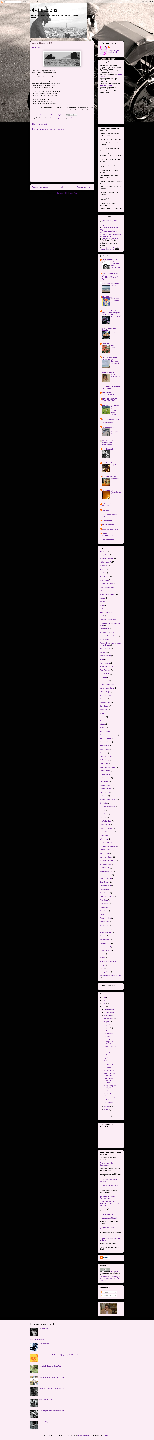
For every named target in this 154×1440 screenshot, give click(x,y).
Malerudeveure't (108, 427)
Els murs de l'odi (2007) (110, 220)
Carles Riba (104, 763)
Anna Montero (105, 663)
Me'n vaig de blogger (37, 1339)
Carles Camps (105, 760)
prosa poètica (104, 972)
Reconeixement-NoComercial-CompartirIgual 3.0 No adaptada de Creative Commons (110, 1277)
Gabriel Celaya (105, 785)
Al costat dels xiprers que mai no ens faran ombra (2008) (109, 223)
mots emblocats (108, 490)
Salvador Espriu (105, 702)
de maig (107, 1106)
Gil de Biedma (105, 792)
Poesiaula (106, 344)
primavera (107, 1050)
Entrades (105, 1292)
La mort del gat (44, 1422)
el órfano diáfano (108, 504)
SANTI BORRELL (108, 393)
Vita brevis (107, 1067)
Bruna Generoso (106, 756)
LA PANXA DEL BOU (109, 260)
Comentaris (106, 1295)
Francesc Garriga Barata (108, 619)
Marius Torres (105, 639)
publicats (103, 569)
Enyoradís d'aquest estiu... (110, 1054)
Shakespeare (104, 939)
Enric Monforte (105, 778)
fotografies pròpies (55, 118)
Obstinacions (114, 1271)
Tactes (106, 1031)
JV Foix (102, 810)
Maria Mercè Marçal (107, 632)
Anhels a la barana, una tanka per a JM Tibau (110, 1096)
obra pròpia (104, 555)
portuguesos (104, 580)
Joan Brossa (104, 814)
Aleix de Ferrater (106, 738)
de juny (107, 1028)
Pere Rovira (104, 904)
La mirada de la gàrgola (108, 846)
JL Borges (103, 677)
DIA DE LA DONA (108, 394)
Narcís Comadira (106, 878)
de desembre (109, 1009)
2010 (104, 1004)
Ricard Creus (104, 925)
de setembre (109, 1019)
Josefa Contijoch (106, 821)
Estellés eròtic (44, 1344)
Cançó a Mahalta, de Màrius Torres (50, 1366)
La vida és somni (107, 423)
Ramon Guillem (105, 918)
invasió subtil (107, 449)
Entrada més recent (40, 187)
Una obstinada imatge (110, 405)
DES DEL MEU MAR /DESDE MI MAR (109, 358)
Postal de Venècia (110, 1047)
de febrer (107, 1116)
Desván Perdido (108, 539)
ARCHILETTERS (108, 525)
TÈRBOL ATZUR (108, 373)
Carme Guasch (105, 771)
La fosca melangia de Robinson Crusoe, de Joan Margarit (109, 1203)
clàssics (102, 717)
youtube (103, 609)
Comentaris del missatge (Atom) (67, 193)
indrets (102, 616)
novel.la (102, 727)
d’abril (106, 1110)
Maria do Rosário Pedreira (109, 636)
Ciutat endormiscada (46, 1399)
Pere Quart (104, 900)
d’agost (107, 1022)
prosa (102, 659)
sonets (102, 573)
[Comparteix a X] (71, 115)
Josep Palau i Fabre (107, 832)
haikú (102, 720)
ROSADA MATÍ (116, 316)
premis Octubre (105, 656)
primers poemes (105, 731)
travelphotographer (84, 1435)
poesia (64, 118)
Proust (102, 914)
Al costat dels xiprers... (108, 594)
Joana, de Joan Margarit (108, 1218)
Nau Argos (106, 510)
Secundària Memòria (110, 529)
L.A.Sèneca (104, 839)
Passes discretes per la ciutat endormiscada (109, 248)
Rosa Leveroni (105, 648)
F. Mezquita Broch (106, 666)
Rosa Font (103, 699)
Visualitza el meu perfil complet (114, 51)
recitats (102, 598)
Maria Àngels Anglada (107, 860)
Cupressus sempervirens (107, 534)
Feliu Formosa (105, 670)
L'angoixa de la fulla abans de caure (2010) (110, 235)
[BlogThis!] (69, 115)
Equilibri (106, 1058)
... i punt (113, 465)
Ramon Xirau (104, 921)
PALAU (113, 285)
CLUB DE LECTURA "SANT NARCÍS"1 (109, 400)
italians (102, 968)
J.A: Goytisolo (105, 674)
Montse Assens (105, 695)
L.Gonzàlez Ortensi (107, 684)
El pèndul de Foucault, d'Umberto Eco (108, 1228)
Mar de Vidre (104, 629)
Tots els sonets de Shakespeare (106, 1164)
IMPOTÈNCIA (109, 1070)
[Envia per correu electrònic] (67, 115)
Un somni (114, 451)
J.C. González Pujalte (107, 806)
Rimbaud (103, 936)
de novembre (109, 1012)
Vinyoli (102, 713)
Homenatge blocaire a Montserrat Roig (51, 1411)
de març (107, 1113)
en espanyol (104, 576)
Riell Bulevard (107, 441)
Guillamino (103, 796)
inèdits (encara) (105, 562)
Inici (62, 187)
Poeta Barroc (108, 1034)
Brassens (103, 753)
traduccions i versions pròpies (110, 975)
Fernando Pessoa (106, 612)
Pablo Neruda (105, 889)
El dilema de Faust (106, 584)
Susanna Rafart (105, 943)
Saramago (103, 710)
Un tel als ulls (107, 463)
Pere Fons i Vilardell (107, 896)
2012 (104, 997)
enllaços (103, 965)
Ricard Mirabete (106, 85)
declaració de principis (108, 961)
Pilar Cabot (104, 907)
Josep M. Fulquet (106, 828)
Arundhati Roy (105, 745)
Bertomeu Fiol (105, 749)
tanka (102, 605)
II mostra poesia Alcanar (108, 799)
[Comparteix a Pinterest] (76, 115)
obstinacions (43, 9)
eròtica (102, 601)
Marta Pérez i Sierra (107, 688)
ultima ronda (107, 520)
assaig (102, 954)
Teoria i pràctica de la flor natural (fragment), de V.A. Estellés (59, 1355)
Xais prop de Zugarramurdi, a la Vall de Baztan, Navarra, (115, 411)
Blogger (107, 1435)
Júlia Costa (104, 835)
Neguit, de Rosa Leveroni (109, 1074)
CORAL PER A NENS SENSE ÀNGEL (116, 301)
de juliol (107, 1025)
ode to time (105, 506)
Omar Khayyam (105, 886)
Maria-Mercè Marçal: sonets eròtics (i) (51, 1388)
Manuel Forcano (105, 850)
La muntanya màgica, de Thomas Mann (108, 1197)
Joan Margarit (105, 681)
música (102, 724)
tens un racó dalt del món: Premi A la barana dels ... (110, 1088)
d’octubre (107, 1015)
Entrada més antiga (85, 187)
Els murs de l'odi (105, 774)
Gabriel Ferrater (105, 788)
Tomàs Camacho (106, 950)
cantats (102, 957)
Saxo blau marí (109, 1103)
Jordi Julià (103, 817)
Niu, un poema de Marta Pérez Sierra (51, 1377)
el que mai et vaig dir (110, 476)
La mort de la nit (109, 1064)
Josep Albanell (105, 824)
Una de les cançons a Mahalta (108, 1042)
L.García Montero (106, 842)
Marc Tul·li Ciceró (106, 857)
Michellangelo (105, 868)
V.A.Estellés (104, 591)
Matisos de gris (105, 692)
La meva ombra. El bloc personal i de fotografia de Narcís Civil (111, 312)
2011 (104, 1000)
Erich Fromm (104, 781)
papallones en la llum (110, 283)
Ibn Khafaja (104, 803)
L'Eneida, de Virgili (106, 1214)
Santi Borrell (104, 706)
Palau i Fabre (104, 893)
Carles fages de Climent (108, 767)
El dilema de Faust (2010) (111, 238)
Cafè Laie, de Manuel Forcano (108, 1080)
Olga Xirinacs (107, 297)
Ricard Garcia (105, 929)
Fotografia (114, 332)
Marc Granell (104, 853)
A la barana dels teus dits (109, 735)
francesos (103, 652)
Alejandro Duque (106, 742)
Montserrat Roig (105, 875)
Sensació (107, 1037)
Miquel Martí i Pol (106, 871)
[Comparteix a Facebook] (73, 115)
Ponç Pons (70, 118)
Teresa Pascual (105, 947)
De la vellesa (108, 1061)
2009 (104, 1007)
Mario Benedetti (105, 864)
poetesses (103, 566)
